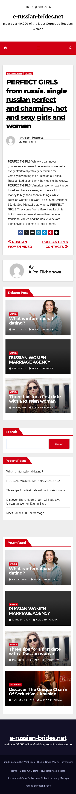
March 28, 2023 (22, 660)
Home (14, 771)
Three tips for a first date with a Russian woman (35, 399)
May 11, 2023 (20, 579)
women (28, 74)
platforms (15, 685)
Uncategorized (14, 74)
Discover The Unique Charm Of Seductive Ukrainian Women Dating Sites (38, 694)
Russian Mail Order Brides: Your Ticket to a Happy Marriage (38, 778)
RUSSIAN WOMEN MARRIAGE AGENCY (29, 360)
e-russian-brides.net (38, 16)
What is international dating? (31, 321)
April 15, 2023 (21, 620)
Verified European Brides (38, 785)
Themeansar (66, 762)
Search (11, 432)
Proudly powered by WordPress (19, 762)
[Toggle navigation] (38, 48)
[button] (70, 48)
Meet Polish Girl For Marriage (25, 513)
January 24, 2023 (23, 700)
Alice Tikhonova (33, 137)
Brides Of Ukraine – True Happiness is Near (42, 771)
